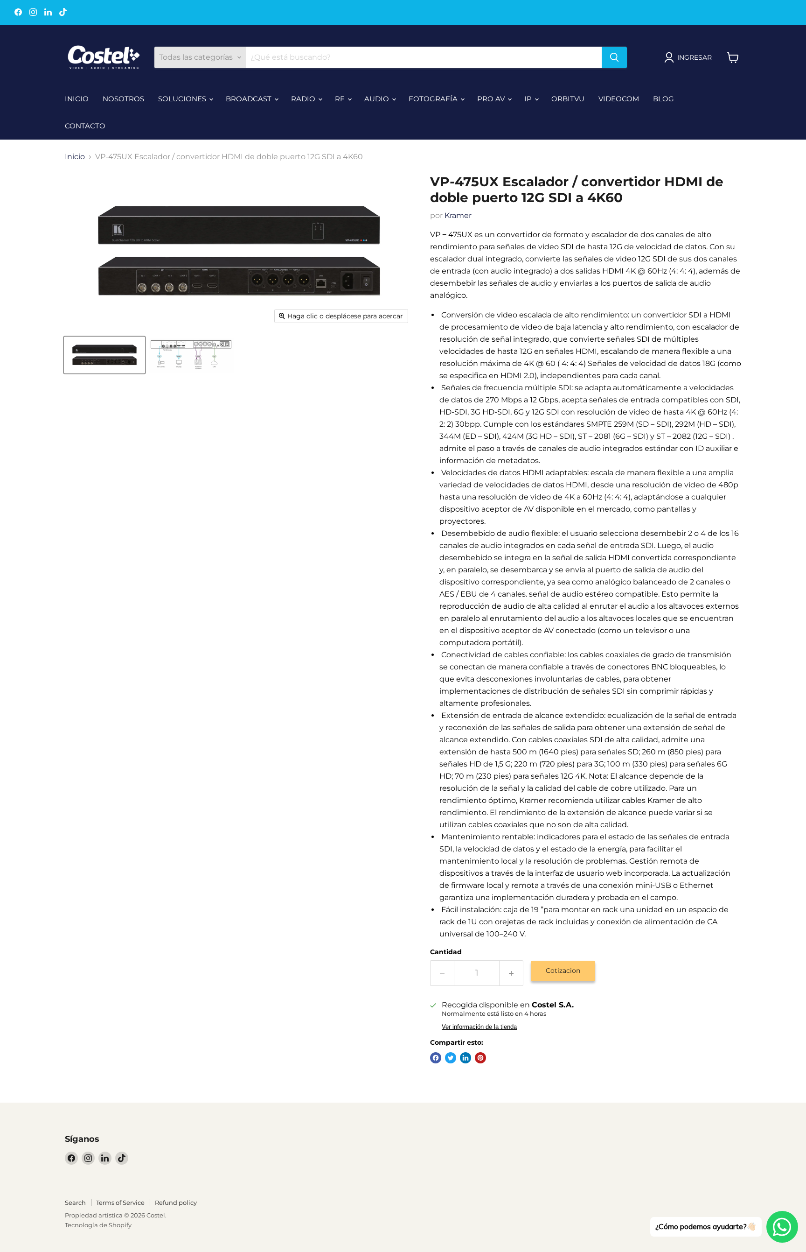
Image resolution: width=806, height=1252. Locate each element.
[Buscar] (614, 57)
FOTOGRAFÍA (434, 98)
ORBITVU (567, 98)
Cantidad (446, 952)
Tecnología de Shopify (98, 1225)
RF (341, 98)
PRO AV (492, 98)
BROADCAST (249, 98)
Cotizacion (563, 970)
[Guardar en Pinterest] (480, 1057)
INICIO (77, 98)
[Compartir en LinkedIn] (465, 1057)
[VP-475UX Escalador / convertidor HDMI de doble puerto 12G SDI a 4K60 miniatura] (104, 355)
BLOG (663, 98)
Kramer (458, 215)
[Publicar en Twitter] (450, 1057)
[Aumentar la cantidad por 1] (511, 973)
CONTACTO (85, 125)
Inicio (75, 157)
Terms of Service (120, 1202)
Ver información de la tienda (479, 1027)
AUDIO (377, 98)
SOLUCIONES (183, 98)
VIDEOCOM (618, 98)
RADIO (304, 98)
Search (75, 1202)
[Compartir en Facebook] (435, 1057)
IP (529, 98)
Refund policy (176, 1202)
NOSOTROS (123, 98)
